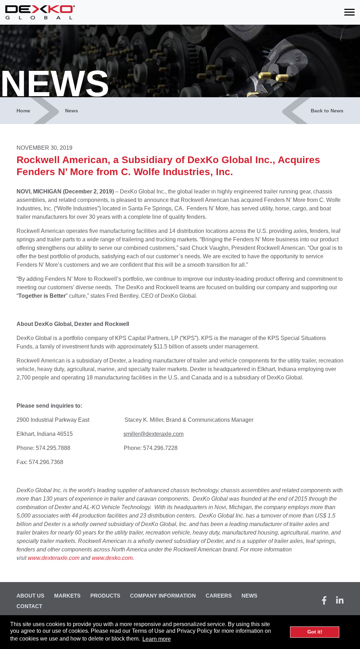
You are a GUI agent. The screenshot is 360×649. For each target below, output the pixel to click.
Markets (67, 596)
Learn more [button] (156, 639)
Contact (29, 606)
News (71, 110)
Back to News (327, 110)
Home (23, 110)
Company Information (163, 596)
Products (105, 596)
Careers (219, 596)
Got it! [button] (314, 632)
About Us (30, 596)
